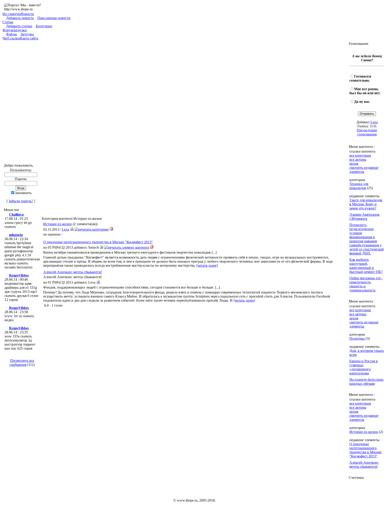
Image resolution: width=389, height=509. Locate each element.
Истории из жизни (57, 224)
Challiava (16, 214)
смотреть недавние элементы (363, 170)
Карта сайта (29, 38)
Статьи (7, 22)
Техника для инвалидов (358, 186)
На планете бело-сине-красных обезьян (366, 381)
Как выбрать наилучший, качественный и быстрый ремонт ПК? (366, 266)
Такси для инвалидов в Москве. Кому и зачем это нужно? (365, 204)
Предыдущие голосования (367, 132)
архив (353, 163)
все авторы (357, 159)
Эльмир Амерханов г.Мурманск (364, 216)
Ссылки (14, 38)
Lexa (65, 229)
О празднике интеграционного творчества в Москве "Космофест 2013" (98, 242)
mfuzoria (16, 235)
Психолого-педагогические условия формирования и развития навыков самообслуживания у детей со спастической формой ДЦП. (366, 239)
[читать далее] (207, 265)
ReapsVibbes (19, 275)
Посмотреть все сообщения (21, 363)
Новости (27, 14)
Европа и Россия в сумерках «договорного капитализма (363, 367)
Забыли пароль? (21, 201)
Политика (357, 338)
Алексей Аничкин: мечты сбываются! (72, 272)
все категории (360, 155)
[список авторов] (72, 229)
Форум (7, 30)
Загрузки (20, 30)
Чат (5, 38)
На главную (11, 14)
